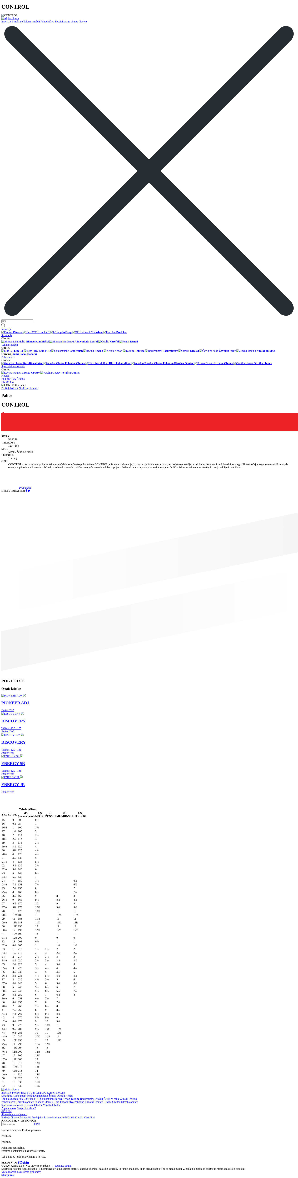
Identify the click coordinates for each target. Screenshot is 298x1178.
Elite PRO (33, 1098)
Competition (47, 1098)
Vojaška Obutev (51, 1105)
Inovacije (6, 21)
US (7, 381)
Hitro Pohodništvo (64, 1101)
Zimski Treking (128, 1098)
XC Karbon (48, 1092)
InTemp (37, 1092)
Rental (69, 1095)
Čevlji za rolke (111, 1098)
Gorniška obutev (25, 1101)
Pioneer (16, 1092)
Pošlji (37, 1123)
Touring (75, 1098)
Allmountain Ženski (45, 1095)
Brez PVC (26, 1092)
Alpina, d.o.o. (8, 1108)
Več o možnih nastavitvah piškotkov (21, 1171)
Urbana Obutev (111, 1101)
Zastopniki (25, 1117)
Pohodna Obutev (43, 1101)
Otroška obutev (129, 1101)
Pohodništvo (48, 21)
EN (3, 381)
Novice (83, 21)
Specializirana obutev (67, 21)
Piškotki (69, 1117)
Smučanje (17, 21)
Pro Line (60, 1092)
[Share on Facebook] (26, 490)
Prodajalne (37, 1117)
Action (66, 1098)
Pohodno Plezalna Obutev (88, 1101)
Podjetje (5, 1117)
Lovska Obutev (33, 1105)
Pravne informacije (54, 1117)
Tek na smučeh (32, 21)
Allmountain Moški (23, 1095)
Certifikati (89, 1117)
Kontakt (79, 1117)
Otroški (61, 1095)
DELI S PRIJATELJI (13, 490)
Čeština (21, 378)
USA (13, 378)
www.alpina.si (19, 1114)
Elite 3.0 (23, 1098)
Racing (58, 1098)
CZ (12, 381)
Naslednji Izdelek (28, 388)
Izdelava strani (63, 1165)
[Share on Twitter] (29, 490)
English (5, 378)
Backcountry (87, 1098)
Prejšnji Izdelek (9, 388)
